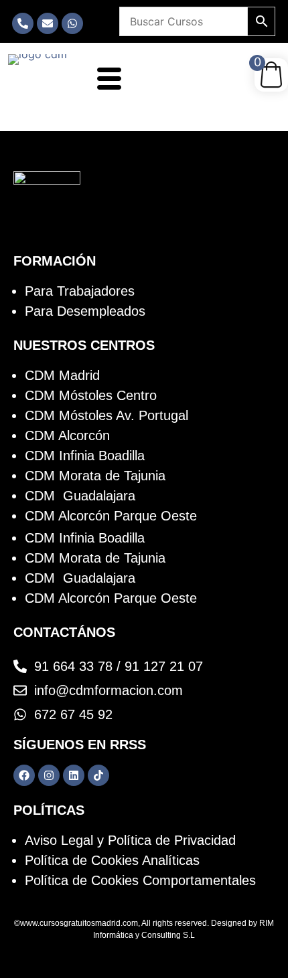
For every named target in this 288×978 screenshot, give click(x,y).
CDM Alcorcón (67, 435)
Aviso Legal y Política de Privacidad (130, 840)
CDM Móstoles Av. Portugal (106, 415)
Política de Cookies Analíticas (112, 860)
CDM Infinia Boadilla (85, 455)
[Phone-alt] (22, 23)
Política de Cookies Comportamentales (140, 880)
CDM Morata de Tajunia (95, 475)
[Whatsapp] (72, 23)
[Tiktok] (98, 775)
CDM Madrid (62, 375)
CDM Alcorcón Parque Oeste (111, 515)
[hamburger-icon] (107, 80)
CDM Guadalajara (80, 495)
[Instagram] (49, 775)
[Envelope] (47, 23)
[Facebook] (24, 775)
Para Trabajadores (80, 291)
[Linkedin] (73, 775)
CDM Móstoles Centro (91, 395)
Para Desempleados (85, 311)
